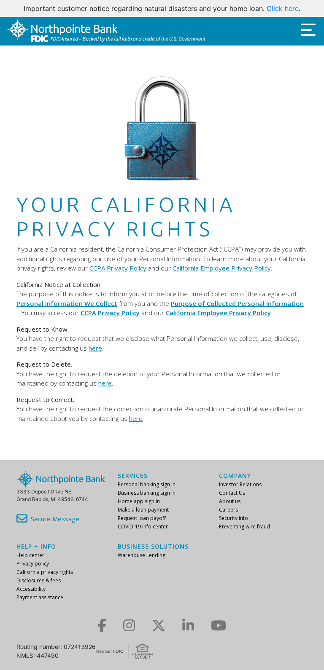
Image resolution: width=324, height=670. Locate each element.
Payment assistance (39, 597)
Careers (228, 509)
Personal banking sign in (147, 484)
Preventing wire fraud (244, 526)
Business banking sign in (147, 492)
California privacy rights (44, 572)
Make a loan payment (143, 509)
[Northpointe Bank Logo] (106, 31)
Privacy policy (32, 563)
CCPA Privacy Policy (117, 268)
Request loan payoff (142, 518)
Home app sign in (139, 501)
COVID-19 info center (143, 526)
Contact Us (232, 492)
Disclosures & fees (38, 580)
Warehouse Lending (141, 555)
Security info (233, 518)
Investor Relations (240, 484)
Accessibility (31, 588)
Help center (30, 555)
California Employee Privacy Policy (222, 268)
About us (229, 501)
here (95, 348)
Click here (283, 8)
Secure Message (55, 519)
